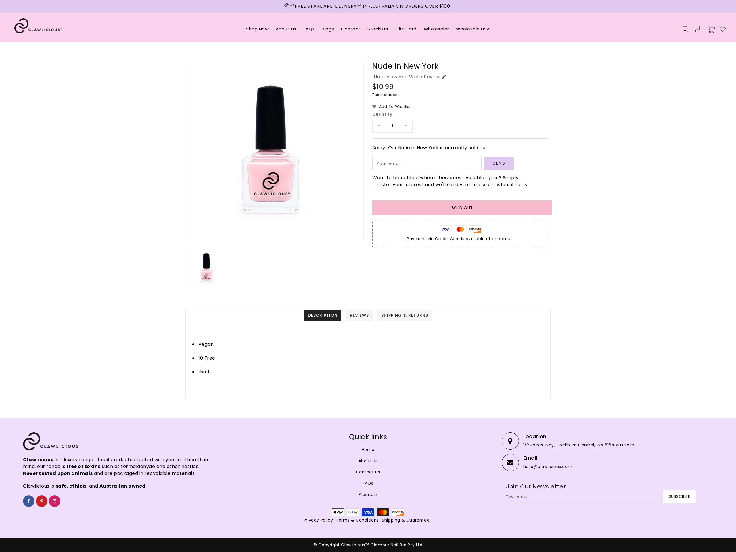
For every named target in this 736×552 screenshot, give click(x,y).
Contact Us (368, 472)
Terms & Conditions (357, 520)
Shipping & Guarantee (406, 520)
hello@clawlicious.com (547, 466)
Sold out (462, 208)
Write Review (424, 76)
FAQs (368, 483)
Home (368, 449)
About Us (368, 461)
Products (368, 494)
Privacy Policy (318, 520)
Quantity (382, 114)
